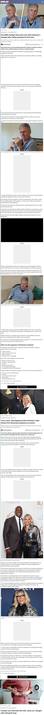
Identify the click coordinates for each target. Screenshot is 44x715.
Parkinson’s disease (16, 86)
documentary (31, 86)
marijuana (26, 51)
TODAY (10, 472)
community (38, 268)
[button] (42, 44)
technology (37, 577)
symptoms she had (5, 444)
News (6, 30)
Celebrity (6, 415)
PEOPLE (17, 649)
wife (4, 205)
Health (8, 383)
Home (2, 30)
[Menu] (42, 1)
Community (12, 383)
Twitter (19, 84)
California (9, 653)
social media (12, 57)
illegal (10, 120)
